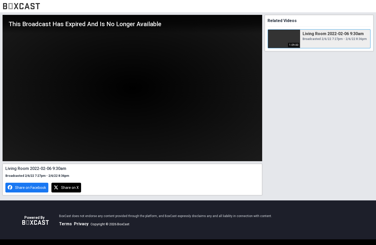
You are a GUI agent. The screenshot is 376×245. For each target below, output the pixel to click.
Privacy (81, 223)
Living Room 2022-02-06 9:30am (333, 33)
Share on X (70, 188)
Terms (65, 223)
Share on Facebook (30, 188)
